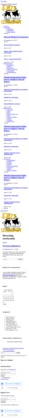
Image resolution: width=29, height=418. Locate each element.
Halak (8, 115)
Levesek (9, 163)
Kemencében (10, 65)
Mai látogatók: (10, 320)
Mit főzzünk (7, 159)
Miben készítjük (8, 63)
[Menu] (1, 212)
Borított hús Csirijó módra (11, 97)
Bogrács (9, 66)
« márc (4, 304)
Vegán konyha (10, 121)
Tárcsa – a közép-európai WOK (12, 59)
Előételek (9, 161)
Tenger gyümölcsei (12, 117)
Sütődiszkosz (10, 68)
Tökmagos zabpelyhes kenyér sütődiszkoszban (12, 153)
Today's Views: (10, 318)
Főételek (9, 164)
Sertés (8, 111)
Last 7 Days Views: (11, 324)
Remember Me (6, 377)
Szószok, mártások (12, 170)
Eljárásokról (10, 29)
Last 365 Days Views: (11, 327)
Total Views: (9, 328)
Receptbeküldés (11, 160)
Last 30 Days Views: (11, 325)
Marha (8, 112)
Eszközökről (10, 30)
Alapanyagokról (11, 32)
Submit (18, 352)
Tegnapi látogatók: (11, 322)
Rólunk (6, 208)
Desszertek (10, 167)
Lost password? (5, 379)
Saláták (9, 169)
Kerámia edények (11, 72)
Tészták (9, 118)
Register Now (12, 369)
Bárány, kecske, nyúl (12, 114)
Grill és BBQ (10, 71)
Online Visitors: (10, 317)
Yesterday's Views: (11, 321)
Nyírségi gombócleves (12, 246)
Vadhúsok (9, 120)
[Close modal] (1, 363)
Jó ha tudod (7, 27)
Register (3, 402)
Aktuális (6, 26)
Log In (2, 375)
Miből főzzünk (8, 108)
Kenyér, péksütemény (12, 166)
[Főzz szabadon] (11, 23)
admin (7, 40)
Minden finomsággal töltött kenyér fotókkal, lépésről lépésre (15, 79)
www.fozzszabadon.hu (8, 351)
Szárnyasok (10, 110)
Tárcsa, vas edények (12, 69)
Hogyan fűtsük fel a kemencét (16, 37)
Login (12, 395)
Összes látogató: (10, 330)
